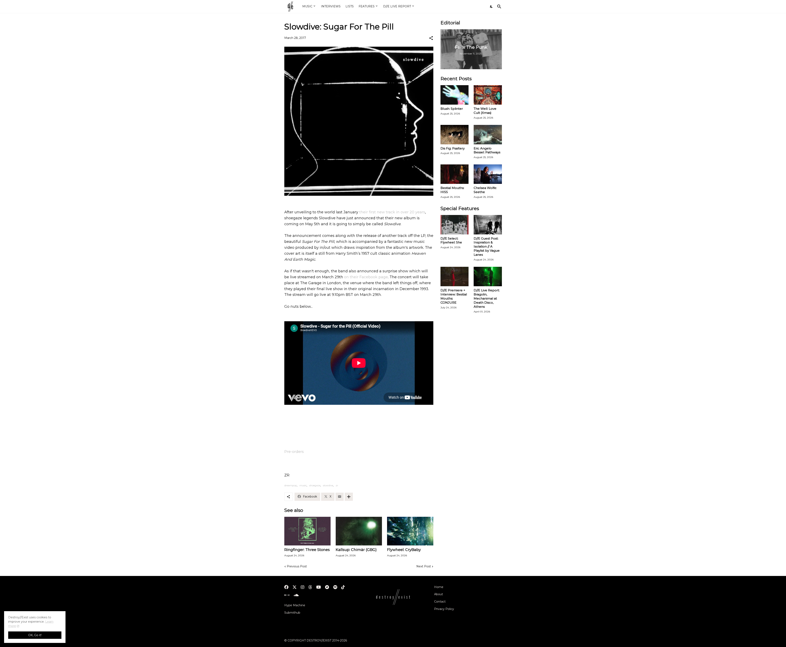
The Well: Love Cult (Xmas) (485, 111)
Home (438, 587)
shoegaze (314, 485)
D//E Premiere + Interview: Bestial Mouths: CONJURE (453, 296)
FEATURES (367, 6)
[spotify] (335, 587)
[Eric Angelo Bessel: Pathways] (488, 134)
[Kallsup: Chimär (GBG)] (359, 531)
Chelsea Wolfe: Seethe (485, 190)
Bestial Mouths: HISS (452, 190)
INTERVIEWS (331, 6)
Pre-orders (294, 451)
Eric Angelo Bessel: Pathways (487, 150)
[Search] (498, 6)
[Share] (431, 38)
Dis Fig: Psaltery (452, 148)
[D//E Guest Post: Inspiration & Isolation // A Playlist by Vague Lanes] (488, 224)
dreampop (290, 485)
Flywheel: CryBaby (404, 549)
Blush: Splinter (451, 109)
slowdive (328, 485)
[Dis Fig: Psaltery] (454, 134)
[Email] (339, 497)
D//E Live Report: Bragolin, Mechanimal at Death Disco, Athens (487, 298)
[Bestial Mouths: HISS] (454, 174)
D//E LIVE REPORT (397, 6)
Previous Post (297, 566)
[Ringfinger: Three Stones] (307, 531)
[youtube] (318, 587)
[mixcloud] (286, 595)
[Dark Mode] (491, 6)
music (303, 485)
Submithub (292, 612)
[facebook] (286, 587)
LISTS (350, 6)
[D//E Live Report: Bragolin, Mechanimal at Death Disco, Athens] (488, 276)
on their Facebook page (366, 277)
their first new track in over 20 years (392, 212)
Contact (440, 601)
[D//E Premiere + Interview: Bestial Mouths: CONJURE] (454, 276)
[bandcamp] (327, 587)
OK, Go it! (35, 635)
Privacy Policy (444, 609)
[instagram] (302, 587)
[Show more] (349, 497)
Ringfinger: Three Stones (307, 549)
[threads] (310, 587)
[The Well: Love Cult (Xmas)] (488, 95)
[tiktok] (343, 587)
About (438, 594)
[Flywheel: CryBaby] (410, 531)
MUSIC (307, 6)
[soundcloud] (296, 595)
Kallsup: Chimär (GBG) (356, 549)
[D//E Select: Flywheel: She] (454, 224)
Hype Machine (294, 605)
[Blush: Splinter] (454, 95)
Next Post (423, 566)
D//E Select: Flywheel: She (451, 240)
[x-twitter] (294, 587)
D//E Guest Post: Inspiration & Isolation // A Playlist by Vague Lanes (487, 246)
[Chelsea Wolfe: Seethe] (488, 174)
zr (337, 485)
